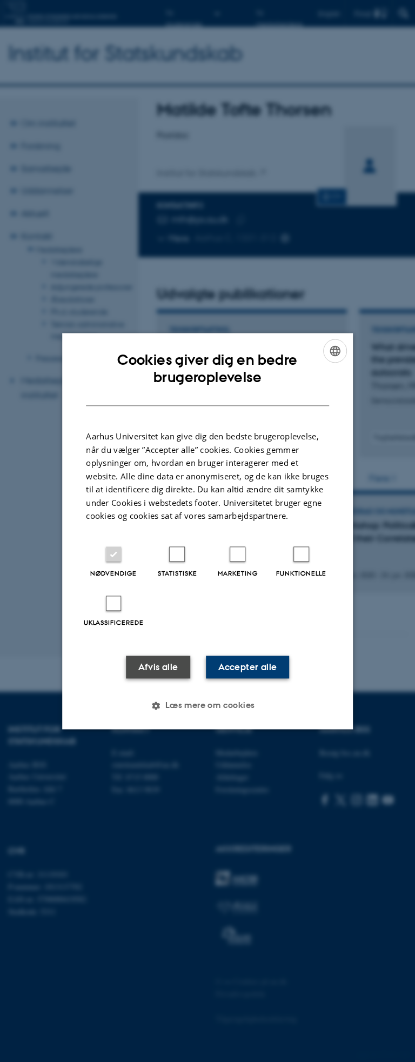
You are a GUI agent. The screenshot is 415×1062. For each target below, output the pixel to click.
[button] (207, 705)
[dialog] (207, 531)
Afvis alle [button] (158, 667)
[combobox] (335, 350)
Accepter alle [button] (247, 667)
